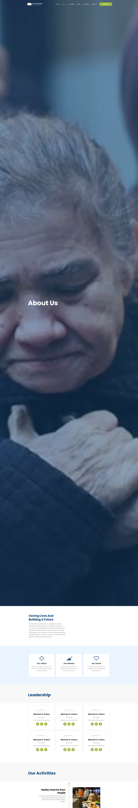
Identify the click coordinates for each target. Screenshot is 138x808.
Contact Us (94, 4)
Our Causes (71, 4)
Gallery (79, 4)
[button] (106, 4)
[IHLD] (34, 4)
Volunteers (86, 4)
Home (57, 4)
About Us (63, 4)
